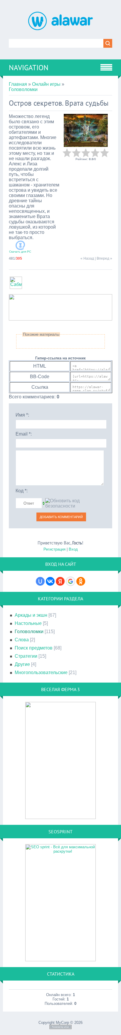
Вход (73, 549)
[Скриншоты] (86, 130)
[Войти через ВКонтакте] (50, 581)
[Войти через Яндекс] (60, 581)
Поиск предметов (34, 647)
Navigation (28, 67)
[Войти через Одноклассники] (80, 581)
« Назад (87, 258)
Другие (22, 664)
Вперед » (104, 258)
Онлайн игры (46, 84)
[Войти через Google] (70, 581)
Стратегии (26, 656)
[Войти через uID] (40, 581)
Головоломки (23, 89)
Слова (22, 639)
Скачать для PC (20, 251)
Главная (18, 84)
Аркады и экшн (31, 615)
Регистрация (54, 549)
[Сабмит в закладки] (16, 287)
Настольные (28, 623)
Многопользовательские (41, 672)
